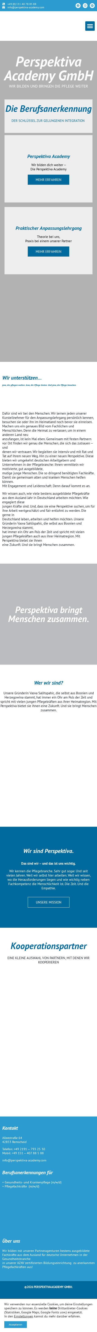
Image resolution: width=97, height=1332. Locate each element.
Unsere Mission (48, 902)
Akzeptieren (15, 1324)
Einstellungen (23, 1316)
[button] (90, 26)
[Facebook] (78, 5)
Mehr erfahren (48, 180)
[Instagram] (85, 5)
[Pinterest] (92, 5)
